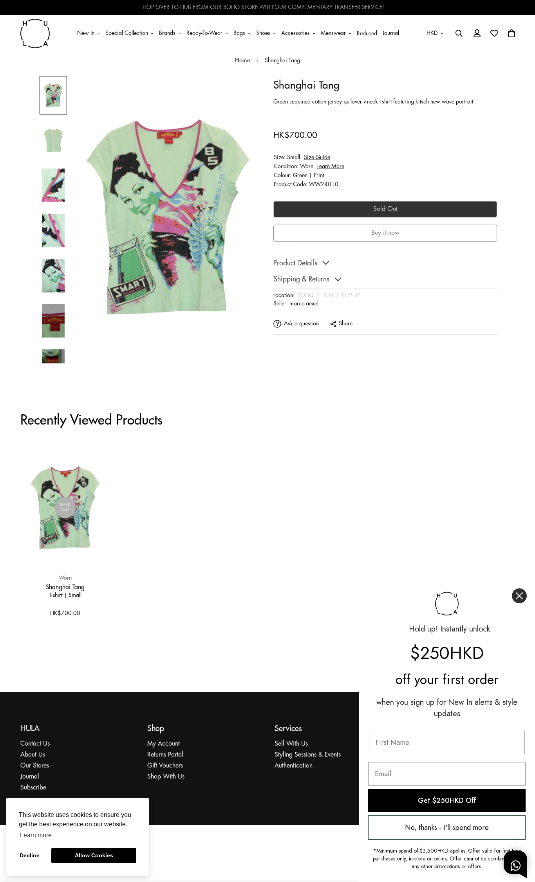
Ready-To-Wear (204, 33)
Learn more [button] (36, 835)
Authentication (294, 765)
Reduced (367, 34)
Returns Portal (165, 754)
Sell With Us (291, 743)
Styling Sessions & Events (308, 754)
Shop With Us (165, 776)
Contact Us (35, 743)
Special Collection (126, 33)
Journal (391, 33)
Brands (167, 33)
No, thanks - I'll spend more (447, 827)
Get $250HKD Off (447, 800)
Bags (239, 33)
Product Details (295, 263)
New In (85, 33)
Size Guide (317, 157)
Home (242, 61)
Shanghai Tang (65, 587)
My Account (163, 743)
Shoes (263, 33)
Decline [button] (30, 855)
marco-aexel (303, 303)
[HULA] (35, 33)
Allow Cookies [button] (94, 855)
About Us (32, 754)
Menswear (333, 33)
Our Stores (34, 765)
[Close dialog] (519, 596)
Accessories (295, 33)
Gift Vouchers (165, 765)
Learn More (330, 166)
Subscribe (33, 787)
